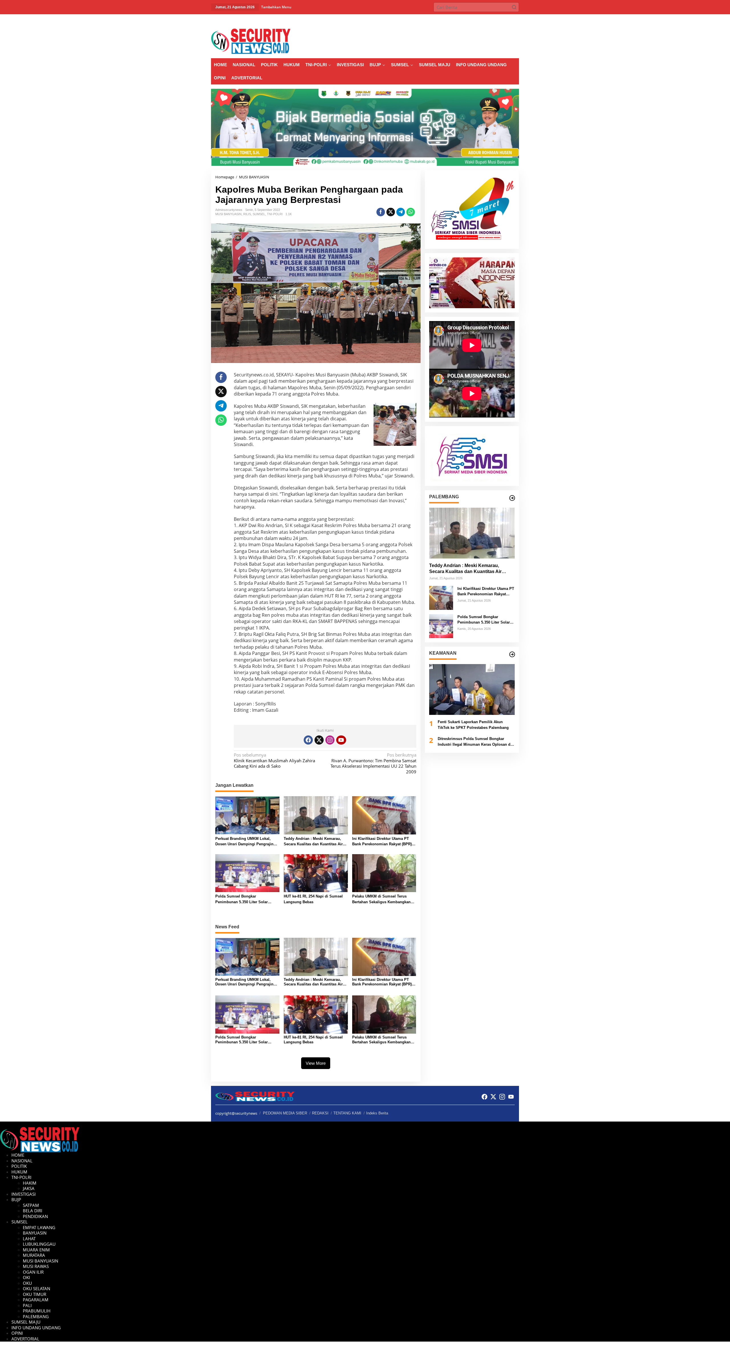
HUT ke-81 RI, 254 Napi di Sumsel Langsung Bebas (313, 899)
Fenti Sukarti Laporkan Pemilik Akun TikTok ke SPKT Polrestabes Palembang (473, 725)
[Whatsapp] (410, 212)
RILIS (247, 214)
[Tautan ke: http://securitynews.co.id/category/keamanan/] (512, 654)
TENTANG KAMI (347, 1113)
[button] (514, 7)
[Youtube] (341, 740)
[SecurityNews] (250, 41)
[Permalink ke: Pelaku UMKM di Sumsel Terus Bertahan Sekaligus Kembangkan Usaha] (384, 872)
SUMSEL (259, 214)
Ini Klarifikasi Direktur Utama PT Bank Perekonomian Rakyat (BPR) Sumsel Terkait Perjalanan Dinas (382, 841)
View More (316, 1063)
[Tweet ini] (390, 212)
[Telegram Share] (400, 212)
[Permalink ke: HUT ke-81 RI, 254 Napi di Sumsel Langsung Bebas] (316, 872)
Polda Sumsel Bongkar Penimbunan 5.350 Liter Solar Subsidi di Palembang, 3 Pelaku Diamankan (243, 899)
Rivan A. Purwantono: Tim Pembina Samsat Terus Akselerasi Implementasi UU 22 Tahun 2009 (373, 763)
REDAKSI (320, 1113)
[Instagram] (329, 740)
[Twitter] (319, 740)
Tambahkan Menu (276, 7)
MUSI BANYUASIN (228, 214)
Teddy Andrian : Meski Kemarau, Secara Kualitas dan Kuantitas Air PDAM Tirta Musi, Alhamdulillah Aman (313, 841)
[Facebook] (308, 740)
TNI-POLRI (275, 214)
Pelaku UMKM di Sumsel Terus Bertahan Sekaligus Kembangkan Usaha (381, 899)
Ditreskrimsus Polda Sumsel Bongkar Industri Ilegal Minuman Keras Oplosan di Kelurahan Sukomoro (475, 742)
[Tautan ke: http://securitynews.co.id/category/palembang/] (512, 498)
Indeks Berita (377, 1113)
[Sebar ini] (380, 212)
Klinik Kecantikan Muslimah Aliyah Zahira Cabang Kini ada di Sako (274, 760)
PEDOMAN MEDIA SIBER (285, 1113)
